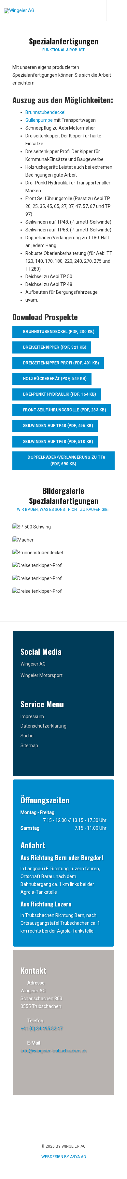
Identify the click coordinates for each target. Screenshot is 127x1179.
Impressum (32, 716)
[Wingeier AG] (19, 10)
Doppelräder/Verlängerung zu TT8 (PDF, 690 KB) (66, 460)
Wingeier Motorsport (42, 675)
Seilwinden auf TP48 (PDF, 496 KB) (57, 425)
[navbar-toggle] (116, 10)
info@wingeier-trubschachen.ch (53, 1050)
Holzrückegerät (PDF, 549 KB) (54, 378)
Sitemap (29, 745)
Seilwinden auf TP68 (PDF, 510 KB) (57, 441)
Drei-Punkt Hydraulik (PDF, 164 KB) (59, 394)
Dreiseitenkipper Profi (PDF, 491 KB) (60, 363)
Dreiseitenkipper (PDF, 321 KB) (54, 347)
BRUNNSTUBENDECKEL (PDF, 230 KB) (59, 331)
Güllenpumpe (39, 120)
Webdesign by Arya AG (63, 1157)
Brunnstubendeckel (45, 112)
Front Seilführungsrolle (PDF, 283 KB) (64, 410)
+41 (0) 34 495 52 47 (42, 1028)
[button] (31, 527)
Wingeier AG (33, 664)
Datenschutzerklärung (43, 726)
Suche (27, 735)
